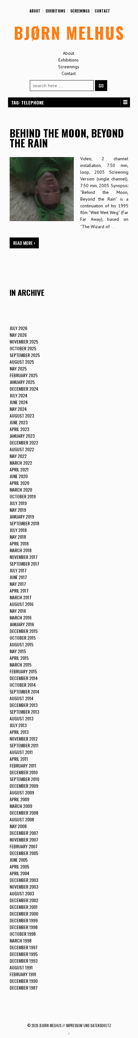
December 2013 (24, 705)
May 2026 (18, 334)
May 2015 (18, 651)
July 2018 (18, 530)
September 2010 (24, 779)
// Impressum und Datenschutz (86, 1025)
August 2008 (22, 819)
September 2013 (24, 711)
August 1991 (21, 967)
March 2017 (20, 597)
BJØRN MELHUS (69, 32)
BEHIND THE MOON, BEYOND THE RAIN (67, 138)
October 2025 (23, 348)
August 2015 (21, 644)
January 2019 (22, 516)
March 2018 (20, 550)
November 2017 (24, 556)
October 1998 (23, 933)
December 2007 (24, 832)
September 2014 (24, 691)
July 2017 (18, 570)
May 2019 (18, 509)
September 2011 (24, 745)
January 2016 (22, 624)
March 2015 (20, 664)
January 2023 (22, 435)
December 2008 (24, 812)
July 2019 (18, 503)
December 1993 (24, 960)
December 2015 (24, 630)
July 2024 (18, 395)
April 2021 (19, 469)
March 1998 (20, 940)
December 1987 (24, 987)
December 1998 (24, 927)
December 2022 (24, 442)
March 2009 (21, 805)
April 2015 (19, 657)
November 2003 (24, 886)
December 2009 (24, 785)
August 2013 (21, 718)
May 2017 (18, 583)
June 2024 (19, 402)
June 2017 (18, 577)
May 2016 (18, 610)
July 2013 (18, 725)
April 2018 (19, 543)
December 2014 (24, 678)
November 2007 (24, 839)
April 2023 (19, 429)
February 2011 (23, 765)
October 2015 (23, 637)
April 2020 (19, 482)
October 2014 (23, 684)
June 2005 (19, 859)
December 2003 (24, 879)
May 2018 (18, 536)
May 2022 (18, 456)
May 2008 (18, 826)
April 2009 (19, 799)
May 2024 (18, 408)
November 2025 (24, 341)
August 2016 (21, 604)
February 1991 (23, 974)
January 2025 (22, 381)
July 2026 (18, 328)
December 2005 (24, 853)
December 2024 (24, 388)
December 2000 (24, 913)
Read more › (24, 242)
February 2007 (24, 846)
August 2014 (21, 698)
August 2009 (22, 792)
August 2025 (22, 361)
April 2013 (19, 731)
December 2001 (24, 906)
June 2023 (19, 422)
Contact (102, 10)
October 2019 (23, 496)
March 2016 (20, 617)
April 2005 (19, 866)
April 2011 (19, 758)
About (35, 10)
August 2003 (22, 893)
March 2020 (21, 489)
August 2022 (22, 449)
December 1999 (24, 920)
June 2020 (19, 476)
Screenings (80, 10)
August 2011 (21, 752)
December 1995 (24, 954)
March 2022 (21, 462)
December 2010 (24, 772)
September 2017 (24, 563)
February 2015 (23, 671)
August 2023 (22, 415)
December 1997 (24, 947)
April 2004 (19, 873)
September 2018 (24, 523)
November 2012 (24, 738)
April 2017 (19, 590)
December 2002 (24, 900)
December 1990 (24, 980)
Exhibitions (55, 10)
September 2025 (25, 355)
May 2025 (18, 368)
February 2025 (24, 375)
